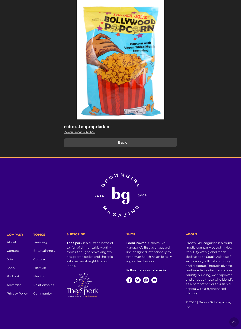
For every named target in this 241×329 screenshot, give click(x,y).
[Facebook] (129, 280)
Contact (13, 250)
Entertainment (44, 250)
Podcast (13, 276)
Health (38, 276)
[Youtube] (154, 280)
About (11, 242)
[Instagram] (146, 280)
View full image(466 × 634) (79, 132)
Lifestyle (39, 268)
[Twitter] (138, 280)
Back (122, 142)
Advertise (14, 285)
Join (10, 259)
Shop (11, 268)
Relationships (43, 285)
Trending (40, 242)
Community (42, 293)
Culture (39, 259)
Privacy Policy (17, 293)
